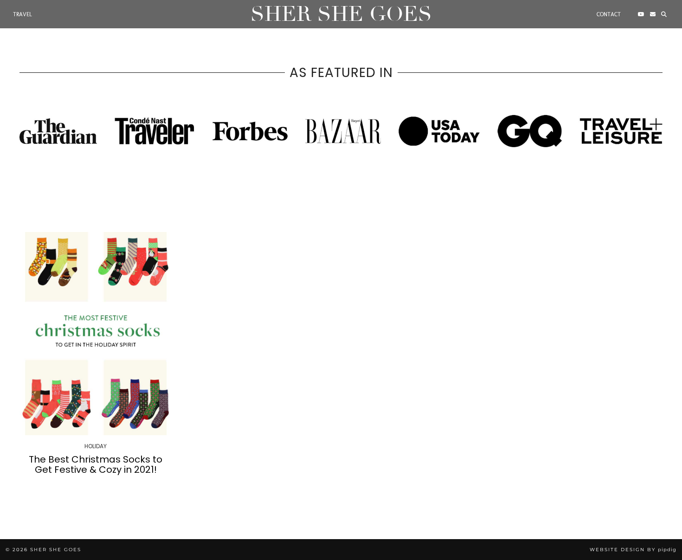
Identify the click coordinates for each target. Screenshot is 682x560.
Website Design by (633, 550)
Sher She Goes (341, 14)
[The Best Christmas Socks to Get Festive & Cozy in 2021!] (95, 333)
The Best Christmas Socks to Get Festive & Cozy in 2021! (95, 464)
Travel (22, 14)
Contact (609, 14)
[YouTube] (641, 14)
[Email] (653, 14)
